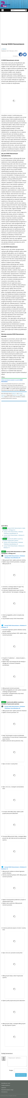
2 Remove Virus (5, 4)
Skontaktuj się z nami (5, 1083)
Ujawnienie (3, 1087)
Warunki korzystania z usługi (7, 1089)
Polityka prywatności (5, 1085)
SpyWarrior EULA (16, 395)
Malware (4, 49)
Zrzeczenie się (4, 1092)
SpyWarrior (14, 393)
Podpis (11, 1070)
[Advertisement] (14, 26)
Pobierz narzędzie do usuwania (12, 380)
